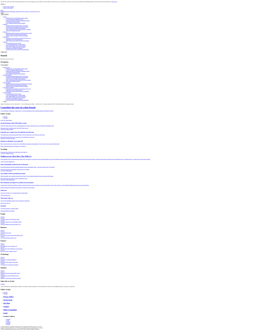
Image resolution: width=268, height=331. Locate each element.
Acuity (34, 11)
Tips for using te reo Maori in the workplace (15, 28)
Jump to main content (8, 8)
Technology (6, 37)
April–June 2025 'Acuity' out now (13, 43)
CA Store (31, 11)
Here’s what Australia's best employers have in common (18, 29)
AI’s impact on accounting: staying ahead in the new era (18, 38)
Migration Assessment (15, 11)
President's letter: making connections (14, 48)
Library (27, 11)
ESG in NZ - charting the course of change (15, 47)
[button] (5, 14)
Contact (6, 306)
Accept (2, 4)
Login (2, 12)
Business (5, 24)
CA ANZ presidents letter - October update (15, 44)
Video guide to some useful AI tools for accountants (17, 40)
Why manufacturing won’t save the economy (16, 45)
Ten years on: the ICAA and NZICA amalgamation (17, 49)
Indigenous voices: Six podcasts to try (14, 39)
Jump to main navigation (8, 6)
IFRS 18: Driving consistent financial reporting (16, 34)
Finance (5, 32)
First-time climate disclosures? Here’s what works (17, 25)
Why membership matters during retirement (15, 23)
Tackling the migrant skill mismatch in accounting (17, 27)
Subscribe (3, 284)
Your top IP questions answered (13, 30)
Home (2, 10)
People (4, 16)
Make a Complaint (10, 310)
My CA (38, 11)
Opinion (5, 42)
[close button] (5, 4)
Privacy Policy (8, 297)
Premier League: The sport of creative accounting (17, 35)
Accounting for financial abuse (13, 21)
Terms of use (114, 1)
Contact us (23, 11)
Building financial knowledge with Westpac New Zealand (19, 33)
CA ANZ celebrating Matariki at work (14, 19)
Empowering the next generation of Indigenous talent (18, 20)
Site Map (6, 303)
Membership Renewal (5, 11)
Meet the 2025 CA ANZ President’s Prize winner (17, 18)
